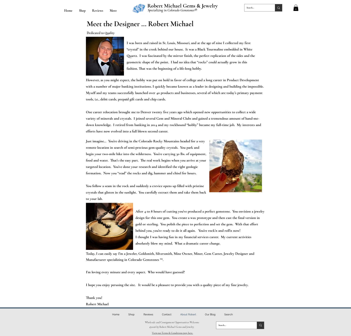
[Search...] (278, 7)
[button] (296, 8)
